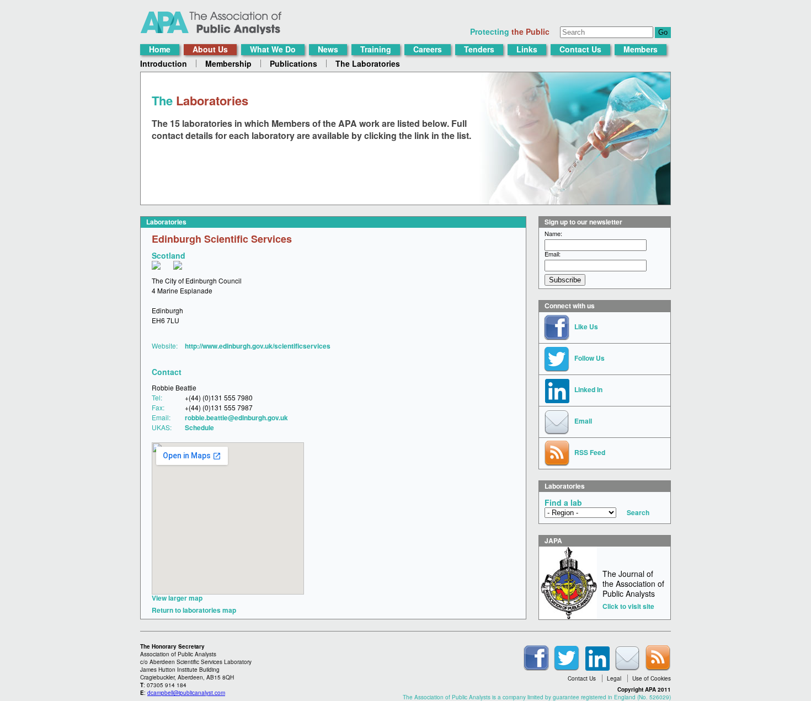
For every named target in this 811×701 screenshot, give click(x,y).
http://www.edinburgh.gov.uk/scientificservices (257, 346)
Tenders (479, 49)
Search (638, 512)
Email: (553, 253)
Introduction (163, 63)
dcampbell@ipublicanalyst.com (186, 693)
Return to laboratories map (194, 610)
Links (526, 49)
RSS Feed (589, 452)
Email (583, 421)
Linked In (588, 389)
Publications (293, 63)
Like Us (586, 326)
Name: (553, 233)
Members (640, 49)
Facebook (536, 658)
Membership (228, 63)
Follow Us (589, 358)
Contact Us (580, 49)
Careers (427, 49)
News (328, 49)
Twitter (566, 658)
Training (375, 49)
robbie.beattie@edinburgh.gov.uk (236, 417)
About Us (210, 49)
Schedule (199, 427)
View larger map (177, 598)
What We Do (273, 49)
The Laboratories (367, 63)
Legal (614, 678)
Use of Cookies (651, 678)
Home (159, 49)
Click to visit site (628, 606)
